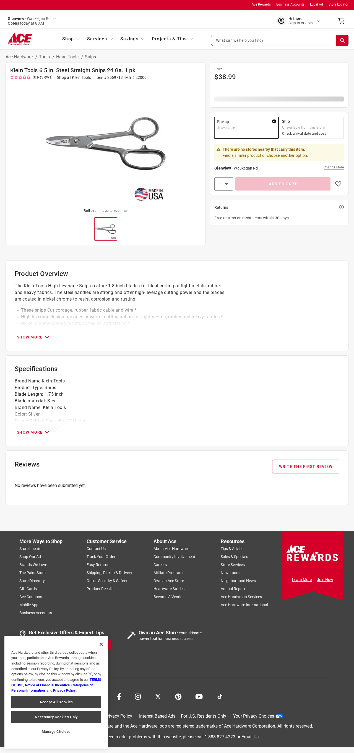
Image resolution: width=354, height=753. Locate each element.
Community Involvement (174, 556)
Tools (45, 56)
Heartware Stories (168, 589)
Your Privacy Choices (253, 716)
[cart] (343, 21)
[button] (280, 40)
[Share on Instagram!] (138, 696)
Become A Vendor (168, 597)
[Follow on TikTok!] (220, 696)
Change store (334, 167)
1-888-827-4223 (220, 736)
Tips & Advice (232, 548)
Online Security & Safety (107, 581)
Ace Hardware (20, 56)
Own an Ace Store (168, 581)
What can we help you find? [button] (240, 40)
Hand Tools (68, 56)
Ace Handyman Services (241, 597)
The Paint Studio (33, 572)
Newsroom (230, 572)
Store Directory (32, 581)
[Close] (101, 644)
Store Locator (338, 4)
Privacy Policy (118, 716)
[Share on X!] (158, 696)
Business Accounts (290, 4)
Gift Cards (28, 589)
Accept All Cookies (56, 702)
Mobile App (28, 605)
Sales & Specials (234, 556)
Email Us (250, 736)
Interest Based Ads (157, 716)
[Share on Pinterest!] (178, 696)
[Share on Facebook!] (119, 696)
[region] (56, 692)
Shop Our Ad (30, 556)
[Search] (342, 40)
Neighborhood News (238, 581)
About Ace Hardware (171, 548)
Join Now (325, 579)
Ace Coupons (30, 597)
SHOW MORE (30, 337)
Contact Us (96, 548)
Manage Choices (56, 731)
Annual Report (233, 589)
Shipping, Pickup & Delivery (109, 572)
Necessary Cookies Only (56, 717)
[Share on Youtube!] (199, 696)
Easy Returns (98, 564)
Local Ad (316, 4)
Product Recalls (100, 589)
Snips (90, 56)
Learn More (302, 579)
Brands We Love (33, 564)
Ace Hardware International (244, 605)
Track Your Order (101, 556)
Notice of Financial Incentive (47, 685)
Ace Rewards (261, 4)
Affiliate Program (168, 572)
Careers (160, 564)
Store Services (233, 564)
